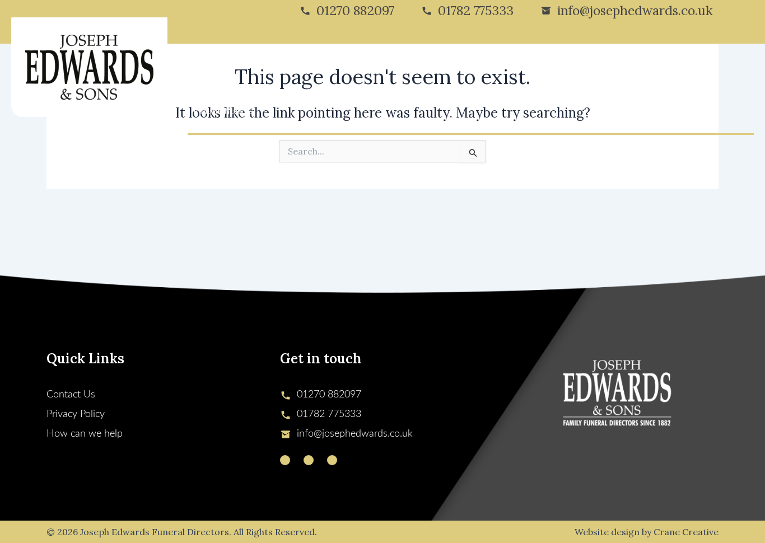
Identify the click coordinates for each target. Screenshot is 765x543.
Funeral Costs (356, 66)
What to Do (459, 66)
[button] (260, 66)
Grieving (410, 66)
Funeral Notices (223, 111)
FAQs (650, 66)
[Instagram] (332, 460)
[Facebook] (309, 460)
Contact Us (692, 66)
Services (292, 66)
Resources (609, 66)
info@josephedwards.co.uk (635, 10)
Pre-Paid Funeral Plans (536, 66)
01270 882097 (355, 10)
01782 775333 (476, 10)
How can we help (84, 434)
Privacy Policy (75, 414)
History (241, 66)
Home (204, 66)
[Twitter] (285, 460)
